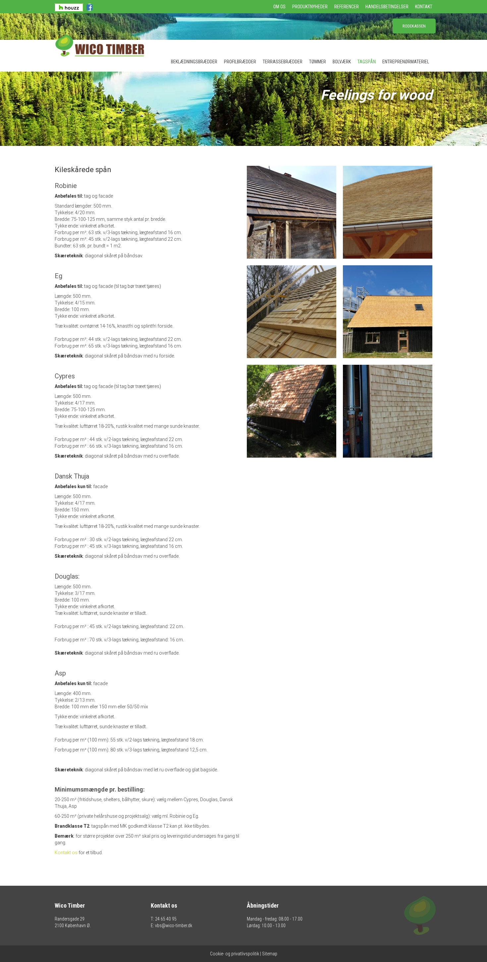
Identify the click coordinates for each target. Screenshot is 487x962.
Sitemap (269, 953)
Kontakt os (66, 852)
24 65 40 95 (166, 919)
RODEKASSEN (414, 26)
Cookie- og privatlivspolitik (234, 953)
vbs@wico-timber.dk (173, 925)
